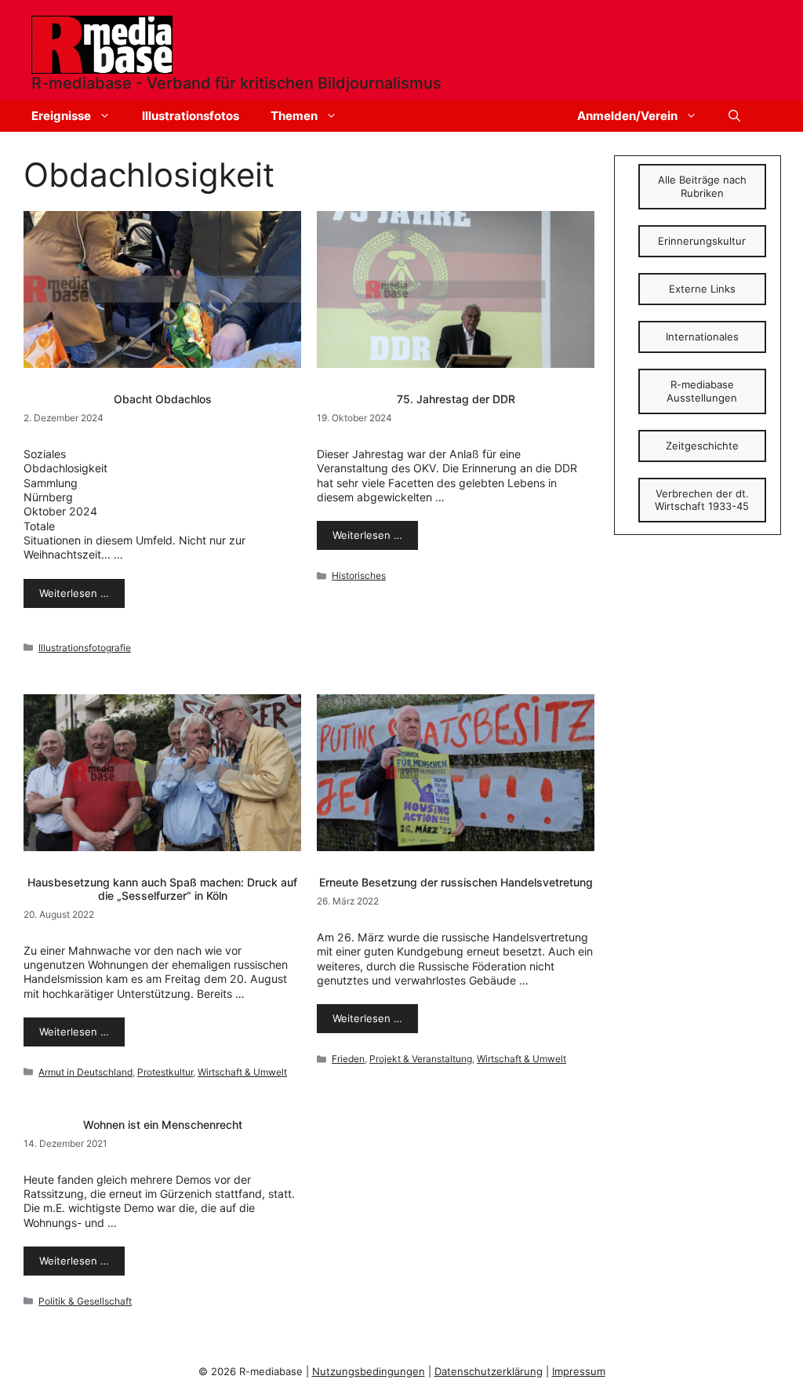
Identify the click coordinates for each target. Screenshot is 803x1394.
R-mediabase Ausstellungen (702, 391)
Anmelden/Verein (627, 115)
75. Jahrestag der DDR (456, 399)
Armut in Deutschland (85, 1072)
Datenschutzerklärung (488, 1371)
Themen (294, 115)
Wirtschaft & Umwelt (242, 1072)
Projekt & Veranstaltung (420, 1059)
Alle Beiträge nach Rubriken (702, 186)
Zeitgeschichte (702, 445)
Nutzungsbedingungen (368, 1371)
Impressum (578, 1371)
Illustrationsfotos (190, 115)
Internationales (702, 336)
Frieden (348, 1059)
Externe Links (702, 288)
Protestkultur (165, 1072)
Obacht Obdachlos (163, 399)
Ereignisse (61, 115)
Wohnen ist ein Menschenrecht (162, 1124)
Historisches (359, 575)
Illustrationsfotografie (84, 647)
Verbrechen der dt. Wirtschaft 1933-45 (702, 500)
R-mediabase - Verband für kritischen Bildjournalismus (236, 83)
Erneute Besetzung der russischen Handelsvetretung (456, 882)
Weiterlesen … (74, 593)
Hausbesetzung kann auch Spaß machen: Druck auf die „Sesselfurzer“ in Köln (162, 888)
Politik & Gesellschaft (85, 1301)
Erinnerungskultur (702, 241)
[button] (734, 116)
